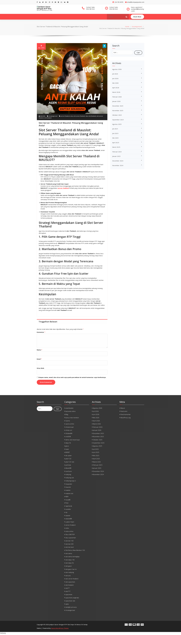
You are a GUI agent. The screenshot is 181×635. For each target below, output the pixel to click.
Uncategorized (137, 26)
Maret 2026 (116, 92)
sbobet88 (68, 519)
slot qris (68, 575)
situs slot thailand (91, 116)
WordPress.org (126, 418)
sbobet (67, 515)
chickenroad (69, 427)
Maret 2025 (116, 147)
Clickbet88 (68, 433)
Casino (67, 421)
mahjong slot (69, 478)
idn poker (68, 455)
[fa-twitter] (43, 2)
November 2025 (117, 110)
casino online (69, 424)
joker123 (68, 459)
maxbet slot (69, 493)
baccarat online (70, 411)
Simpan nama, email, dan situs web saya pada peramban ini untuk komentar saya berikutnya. (72, 377)
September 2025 (118, 120)
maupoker (68, 484)
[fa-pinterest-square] (67, 2)
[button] (126, 16)
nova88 (67, 500)
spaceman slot (70, 601)
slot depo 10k (70, 560)
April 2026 (115, 88)
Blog (66, 414)
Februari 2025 (117, 152)
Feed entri (124, 411)
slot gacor (68, 566)
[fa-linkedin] (39, 2)
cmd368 (68, 436)
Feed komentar (126, 414)
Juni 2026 (115, 78)
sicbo (67, 528)
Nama (39, 350)
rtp (66, 512)
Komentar (41, 332)
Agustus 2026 (117, 69)
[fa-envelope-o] (61, 2)
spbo (67, 604)
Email (39, 359)
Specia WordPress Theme (60, 628)
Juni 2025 (115, 133)
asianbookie (69, 408)
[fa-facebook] (37, 2)
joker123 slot (69, 462)
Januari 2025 (116, 156)
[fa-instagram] (49, 2)
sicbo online (69, 531)
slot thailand (48, 118)
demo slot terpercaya (72, 440)
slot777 (67, 591)
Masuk (123, 408)
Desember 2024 (117, 161)
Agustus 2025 (117, 124)
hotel (67, 449)
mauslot (68, 487)
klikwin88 (68, 468)
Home (127, 26)
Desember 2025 (117, 106)
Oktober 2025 (117, 115)
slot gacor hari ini (71, 569)
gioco (67, 446)
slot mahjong (69, 572)
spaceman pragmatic (72, 598)
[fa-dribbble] (52, 2)
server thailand (65, 116)
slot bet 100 (69, 541)
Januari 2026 (116, 101)
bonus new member (72, 418)
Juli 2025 (115, 129)
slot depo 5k (69, 563)
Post (66, 503)
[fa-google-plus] (46, 2)
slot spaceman (70, 582)
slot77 (67, 588)
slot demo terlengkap (72, 556)
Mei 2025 (115, 138)
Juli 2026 (115, 74)
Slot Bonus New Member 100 (75, 550)
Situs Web (40, 368)
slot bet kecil (69, 547)
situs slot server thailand (77, 116)
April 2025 (115, 142)
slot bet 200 (69, 544)
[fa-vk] (64, 2)
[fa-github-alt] (55, 2)
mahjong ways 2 (70, 481)
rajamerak (68, 506)
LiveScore (68, 471)
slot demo (68, 553)
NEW (66, 496)
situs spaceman (70, 538)
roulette (68, 509)
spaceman (68, 594)
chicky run (68, 430)
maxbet (67, 490)
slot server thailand (71, 579)
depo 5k (68, 443)
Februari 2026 (117, 97)
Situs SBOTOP (70, 534)
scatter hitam (69, 522)
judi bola (68, 465)
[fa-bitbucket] (58, 2)
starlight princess (71, 607)
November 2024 (117, 165)
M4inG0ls (42, 116)
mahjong (68, 474)
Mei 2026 (115, 83)
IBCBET (67, 452)
